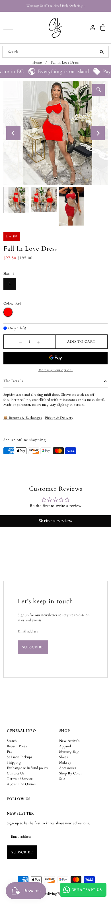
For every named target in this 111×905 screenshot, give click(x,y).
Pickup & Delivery (59, 417)
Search (12, 740)
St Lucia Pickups (19, 757)
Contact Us (15, 773)
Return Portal (17, 746)
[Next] (98, 133)
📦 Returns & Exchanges (22, 417)
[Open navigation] (9, 27)
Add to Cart (81, 341)
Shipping (14, 762)
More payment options (55, 370)
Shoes (63, 757)
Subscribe (33, 647)
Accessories (67, 768)
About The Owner (21, 784)
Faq (10, 751)
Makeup (65, 762)
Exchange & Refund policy (27, 768)
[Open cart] (103, 28)
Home (37, 62)
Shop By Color (70, 773)
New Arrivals (69, 740)
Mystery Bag (69, 751)
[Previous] (13, 133)
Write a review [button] (55, 521)
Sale (62, 778)
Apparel (65, 746)
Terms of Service (19, 778)
